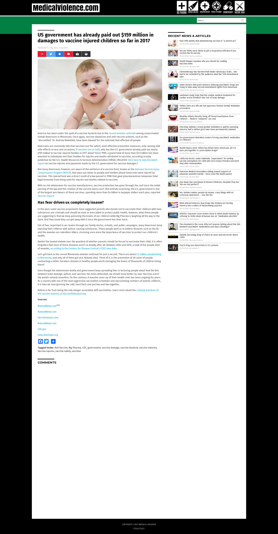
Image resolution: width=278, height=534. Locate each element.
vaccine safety (63, 351)
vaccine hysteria (129, 347)
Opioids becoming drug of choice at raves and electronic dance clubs (209, 236)
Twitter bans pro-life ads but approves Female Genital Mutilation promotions (210, 107)
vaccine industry (148, 347)
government (94, 347)
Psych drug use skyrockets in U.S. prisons (199, 245)
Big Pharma (75, 347)
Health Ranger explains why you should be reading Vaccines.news (203, 62)
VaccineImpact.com (48, 317)
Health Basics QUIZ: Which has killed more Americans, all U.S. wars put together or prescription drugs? (208, 149)
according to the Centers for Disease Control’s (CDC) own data (83, 248)
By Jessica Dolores (196, 240)
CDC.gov (42, 329)
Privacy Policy (139, 528)
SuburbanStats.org (48, 335)
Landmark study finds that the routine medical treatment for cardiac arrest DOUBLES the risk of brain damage (207, 96)
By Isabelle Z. (195, 101)
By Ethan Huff (194, 44)
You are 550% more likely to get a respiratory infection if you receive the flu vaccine (208, 52)
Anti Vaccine (61, 347)
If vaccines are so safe (88, 149)
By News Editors (196, 187)
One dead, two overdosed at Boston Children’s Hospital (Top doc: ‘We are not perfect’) (210, 183)
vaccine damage (110, 347)
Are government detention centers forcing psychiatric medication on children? (210, 138)
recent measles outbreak (122, 133)
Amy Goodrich (61, 47)
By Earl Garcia (195, 132)
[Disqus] (100, 402)
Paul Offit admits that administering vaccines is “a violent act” (208, 41)
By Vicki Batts (195, 111)
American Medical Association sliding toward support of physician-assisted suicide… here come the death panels (206, 172)
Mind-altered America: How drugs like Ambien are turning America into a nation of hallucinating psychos (206, 204)
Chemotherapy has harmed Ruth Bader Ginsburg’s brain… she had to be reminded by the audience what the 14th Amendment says (209, 74)
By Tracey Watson (196, 56)
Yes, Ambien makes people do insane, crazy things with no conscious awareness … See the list (206, 193)
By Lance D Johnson (197, 90)
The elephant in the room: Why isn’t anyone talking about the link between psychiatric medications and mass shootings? (210, 225)
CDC (84, 347)
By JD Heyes (194, 80)
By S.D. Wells (194, 153)
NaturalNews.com (47, 306)
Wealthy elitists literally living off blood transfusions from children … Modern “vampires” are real (207, 117)
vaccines (76, 351)
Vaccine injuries (46, 351)
